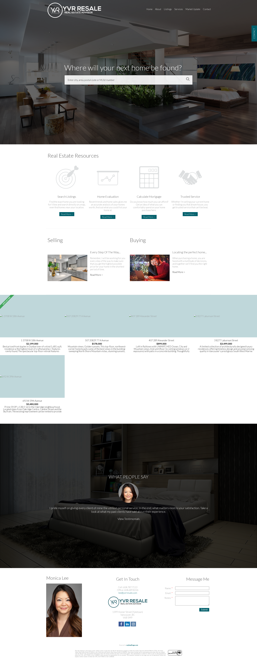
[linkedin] (128, 624)
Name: (168, 588)
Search (187, 78)
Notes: (168, 598)
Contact (207, 9)
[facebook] (122, 624)
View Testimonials (129, 519)
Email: (168, 593)
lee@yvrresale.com (127, 592)
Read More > (67, 214)
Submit (204, 610)
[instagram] (134, 624)
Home (149, 9)
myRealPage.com (132, 645)
